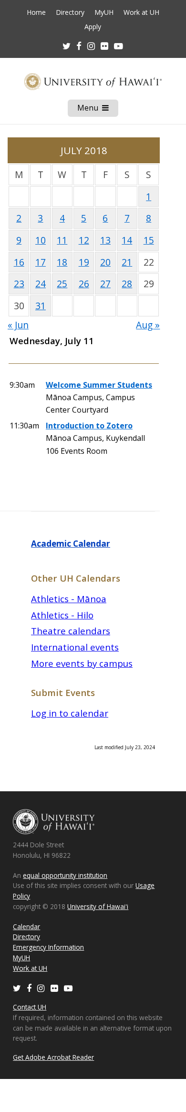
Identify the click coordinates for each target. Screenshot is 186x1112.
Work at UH (141, 12)
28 (127, 283)
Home (36, 12)
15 (149, 240)
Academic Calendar (70, 543)
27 (105, 283)
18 (62, 262)
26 (84, 283)
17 (40, 262)
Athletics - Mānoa (68, 599)
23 (19, 283)
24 (40, 283)
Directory (70, 12)
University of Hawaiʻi (97, 906)
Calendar (26, 926)
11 (62, 240)
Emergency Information (48, 947)
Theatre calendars (70, 631)
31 (40, 305)
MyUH (104, 12)
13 (105, 240)
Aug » (148, 324)
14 (127, 240)
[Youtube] (118, 45)
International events (75, 647)
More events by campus (82, 663)
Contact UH (29, 1006)
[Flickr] (54, 987)
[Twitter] (17, 987)
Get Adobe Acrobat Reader (53, 1057)
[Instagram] (41, 987)
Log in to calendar (69, 713)
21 (127, 262)
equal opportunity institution (65, 875)
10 (40, 240)
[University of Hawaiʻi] (93, 81)
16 (19, 262)
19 (84, 262)
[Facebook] (29, 987)
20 (105, 262)
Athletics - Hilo (62, 615)
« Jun (18, 324)
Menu (97, 109)
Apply (92, 27)
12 (84, 240)
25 (62, 283)
